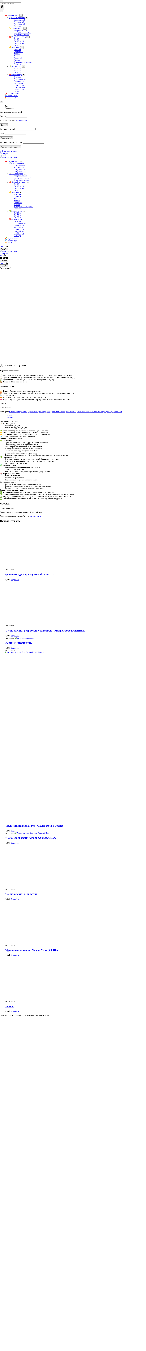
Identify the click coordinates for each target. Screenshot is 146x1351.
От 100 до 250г (19, 186)
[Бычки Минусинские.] (24, 971)
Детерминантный (20, 176)
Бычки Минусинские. (18, 975)
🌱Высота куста (15, 211)
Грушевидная (19, 234)
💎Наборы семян (11, 240)
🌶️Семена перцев (12, 238)
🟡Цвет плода (14, 192)
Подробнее (15, 786)
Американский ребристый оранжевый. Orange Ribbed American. (45, 963)
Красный (17, 194)
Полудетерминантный (22, 178)
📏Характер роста (16, 174)
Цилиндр (17, 236)
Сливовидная (19, 225)
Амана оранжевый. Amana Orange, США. (30, 1170)
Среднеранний (19, 165)
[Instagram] (6, 258)
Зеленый (17, 205)
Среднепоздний (20, 172)
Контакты (4, 153)
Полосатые (18, 209)
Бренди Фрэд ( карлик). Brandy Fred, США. (31, 780)
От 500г (17, 190)
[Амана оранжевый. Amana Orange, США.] (32, 1166)
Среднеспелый (19, 170)
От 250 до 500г (19, 188)
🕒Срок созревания (17, 163)
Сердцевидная (19, 232)
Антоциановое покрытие (23, 207)
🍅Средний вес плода (17, 182)
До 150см (17, 215)
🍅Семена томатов (12, 161)
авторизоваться (36, 595)
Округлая (17, 221)
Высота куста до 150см (18, 491)
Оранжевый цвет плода (37, 491)
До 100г (17, 184)
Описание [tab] (8, 495)
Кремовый (18, 203)
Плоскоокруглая (20, 223)
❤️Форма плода (15, 219)
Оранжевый (18, 196)
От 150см (17, 217)
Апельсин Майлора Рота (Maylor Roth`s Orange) (34, 1158)
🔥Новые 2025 (10, 242)
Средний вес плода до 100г (100, 491)
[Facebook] (1, 258)
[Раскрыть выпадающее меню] (25, 174)
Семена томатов (83, 491)
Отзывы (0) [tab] (9, 497)
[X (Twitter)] (4, 258)
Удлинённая (18, 227)
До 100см (17, 213)
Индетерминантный (21, 180)
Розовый (17, 201)
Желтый (17, 199)
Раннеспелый (19, 167)
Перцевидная (19, 229)
